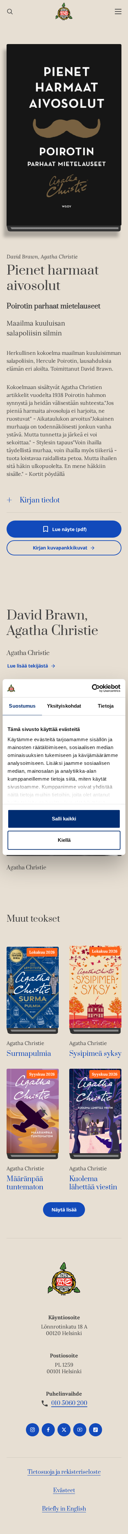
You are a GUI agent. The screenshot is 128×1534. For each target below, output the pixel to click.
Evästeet (64, 1490)
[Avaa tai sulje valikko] (118, 11)
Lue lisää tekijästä (27, 667)
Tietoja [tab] (106, 706)
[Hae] (9, 11)
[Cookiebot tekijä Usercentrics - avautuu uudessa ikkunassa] (92, 688)
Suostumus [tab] (22, 706)
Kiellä (64, 840)
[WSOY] (64, 11)
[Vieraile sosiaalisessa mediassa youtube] (79, 1429)
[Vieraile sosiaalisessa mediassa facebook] (48, 1429)
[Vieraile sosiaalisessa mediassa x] (64, 1429)
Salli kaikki (64, 818)
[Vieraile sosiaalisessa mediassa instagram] (32, 1429)
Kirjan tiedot (40, 500)
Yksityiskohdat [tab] (64, 706)
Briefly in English (64, 1509)
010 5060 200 (69, 1403)
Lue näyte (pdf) (69, 532)
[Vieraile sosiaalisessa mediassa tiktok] (95, 1429)
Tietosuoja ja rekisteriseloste (64, 1472)
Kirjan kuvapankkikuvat (60, 548)
